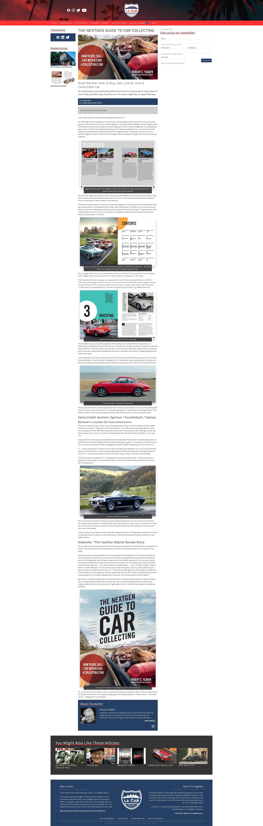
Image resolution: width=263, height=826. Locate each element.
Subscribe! (206, 60)
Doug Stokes (107, 709)
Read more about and (83, 811)
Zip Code (164, 57)
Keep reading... (150, 721)
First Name (165, 48)
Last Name (191, 48)
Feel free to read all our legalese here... (189, 813)
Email (163, 38)
